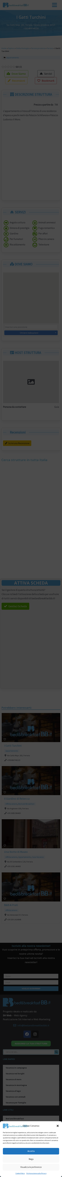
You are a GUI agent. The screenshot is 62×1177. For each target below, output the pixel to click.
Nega (31, 1159)
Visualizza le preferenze (31, 1167)
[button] (57, 1125)
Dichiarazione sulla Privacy (36, 1173)
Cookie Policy (20, 1173)
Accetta (31, 1151)
